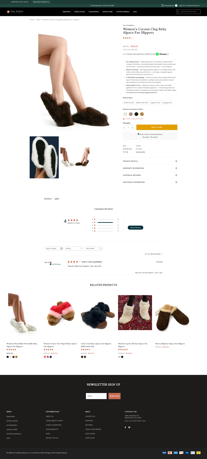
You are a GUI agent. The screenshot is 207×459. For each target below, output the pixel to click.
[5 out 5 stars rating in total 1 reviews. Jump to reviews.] (49, 349)
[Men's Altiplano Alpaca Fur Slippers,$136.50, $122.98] (172, 315)
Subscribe (114, 396)
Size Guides (140, 152)
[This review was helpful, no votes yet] (156, 273)
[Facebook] (125, 427)
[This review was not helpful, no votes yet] (160, 273)
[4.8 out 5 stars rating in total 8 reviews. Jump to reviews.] (11, 349)
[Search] (178, 12)
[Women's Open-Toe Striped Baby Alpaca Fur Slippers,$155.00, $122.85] (61, 315)
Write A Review (135, 228)
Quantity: (127, 123)
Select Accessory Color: (133, 109)
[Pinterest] (129, 427)
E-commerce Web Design (40, 453)
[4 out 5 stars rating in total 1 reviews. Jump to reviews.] (128, 37)
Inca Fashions (128, 25)
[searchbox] (52, 248)
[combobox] (73, 248)
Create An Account (192, 5)
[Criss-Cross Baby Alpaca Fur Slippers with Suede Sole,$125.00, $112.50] (98, 315)
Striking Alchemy (60, 453)
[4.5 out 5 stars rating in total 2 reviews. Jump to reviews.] (86, 349)
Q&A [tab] (57, 199)
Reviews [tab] (48, 199)
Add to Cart (156, 127)
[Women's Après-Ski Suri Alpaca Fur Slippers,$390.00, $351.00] (135, 315)
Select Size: (128, 98)
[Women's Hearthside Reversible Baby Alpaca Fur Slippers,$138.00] (23, 315)
